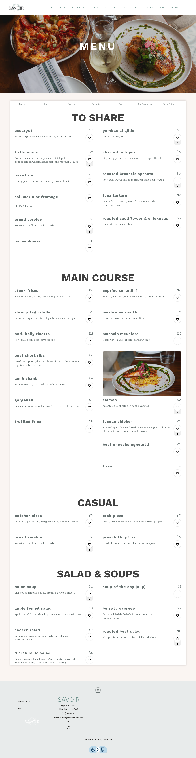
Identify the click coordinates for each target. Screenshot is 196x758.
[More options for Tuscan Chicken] (177, 428)
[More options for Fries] (177, 473)
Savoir (32, 721)
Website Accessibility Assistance (98, 739)
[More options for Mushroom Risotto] (177, 319)
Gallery (94, 8)
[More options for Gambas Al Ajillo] (177, 137)
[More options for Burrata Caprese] (177, 615)
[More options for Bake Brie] (89, 182)
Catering (174, 8)
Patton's (64, 8)
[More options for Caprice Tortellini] (177, 297)
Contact (161, 8)
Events (135, 8)
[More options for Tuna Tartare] (177, 202)
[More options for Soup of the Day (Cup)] (177, 594)
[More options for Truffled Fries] (89, 428)
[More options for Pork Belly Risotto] (89, 341)
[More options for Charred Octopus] (177, 159)
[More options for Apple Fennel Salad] (89, 615)
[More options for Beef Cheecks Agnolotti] (177, 451)
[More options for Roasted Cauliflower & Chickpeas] (177, 225)
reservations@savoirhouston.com (68, 719)
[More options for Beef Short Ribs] (89, 362)
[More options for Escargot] (89, 137)
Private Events (109, 8)
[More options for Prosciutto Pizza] (177, 544)
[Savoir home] (16, 8)
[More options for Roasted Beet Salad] (177, 638)
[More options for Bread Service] (89, 226)
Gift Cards (148, 8)
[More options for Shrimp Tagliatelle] (89, 319)
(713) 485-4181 (68, 713)
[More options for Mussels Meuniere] (177, 341)
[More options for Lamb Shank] (89, 385)
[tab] (22, 104)
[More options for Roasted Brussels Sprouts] (177, 181)
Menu (52, 8)
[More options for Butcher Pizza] (89, 522)
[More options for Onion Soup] (89, 594)
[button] (54, 136)
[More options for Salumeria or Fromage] (89, 198)
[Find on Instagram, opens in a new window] (98, 691)
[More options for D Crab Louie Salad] (89, 660)
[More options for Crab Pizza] (177, 522)
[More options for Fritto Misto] (89, 159)
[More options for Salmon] (177, 407)
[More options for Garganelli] (89, 407)
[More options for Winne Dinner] (89, 248)
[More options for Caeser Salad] (89, 637)
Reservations (78, 8)
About (124, 8)
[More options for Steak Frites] (89, 297)
